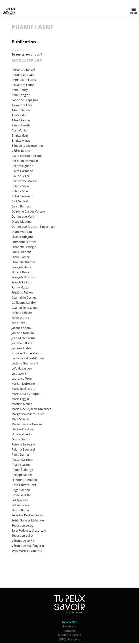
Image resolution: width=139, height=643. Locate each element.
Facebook (69, 626)
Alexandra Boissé (23, 70)
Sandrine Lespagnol (25, 100)
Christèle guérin (22, 166)
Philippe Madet (22, 475)
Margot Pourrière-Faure (28, 414)
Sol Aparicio (20, 500)
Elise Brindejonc (22, 237)
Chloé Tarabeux (22, 196)
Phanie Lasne (21, 465)
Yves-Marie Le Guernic (27, 551)
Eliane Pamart (21, 257)
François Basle (21, 267)
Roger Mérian (21, 490)
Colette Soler (20, 191)
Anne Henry (20, 90)
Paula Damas (21, 455)
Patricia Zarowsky (23, 444)
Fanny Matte (20, 287)
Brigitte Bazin (21, 135)
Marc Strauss (21, 419)
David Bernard (21, 206)
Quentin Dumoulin (24, 480)
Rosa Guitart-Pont (24, 485)
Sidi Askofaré (20, 505)
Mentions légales (69, 635)
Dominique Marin (23, 216)
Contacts (70, 631)
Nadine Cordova (23, 429)
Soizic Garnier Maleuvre (28, 520)
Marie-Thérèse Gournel (27, 424)
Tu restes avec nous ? (27, 54)
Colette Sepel (21, 186)
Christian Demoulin (25, 161)
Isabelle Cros (20, 318)
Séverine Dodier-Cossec (28, 515)
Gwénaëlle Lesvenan (25, 308)
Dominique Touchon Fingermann (34, 227)
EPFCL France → (69, 639)
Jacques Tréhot (22, 348)
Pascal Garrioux (22, 460)
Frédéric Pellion (22, 292)
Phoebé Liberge (22, 470)
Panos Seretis (21, 125)
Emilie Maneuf (21, 252)
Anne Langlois (21, 95)
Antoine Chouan (23, 75)
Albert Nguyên (21, 110)
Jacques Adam (21, 328)
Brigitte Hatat (21, 141)
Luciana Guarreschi (25, 363)
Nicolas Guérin (22, 434)
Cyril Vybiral (20, 201)
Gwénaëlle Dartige (24, 298)
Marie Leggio (20, 399)
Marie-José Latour (24, 389)
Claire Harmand (22, 171)
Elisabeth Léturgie (24, 247)
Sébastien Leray (22, 525)
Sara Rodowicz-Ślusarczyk (29, 530)
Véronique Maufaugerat (28, 546)
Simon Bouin (20, 510)
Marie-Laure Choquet (26, 394)
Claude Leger (20, 176)
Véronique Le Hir (23, 541)
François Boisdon (23, 277)
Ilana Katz (18, 323)
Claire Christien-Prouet (27, 156)
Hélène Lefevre (22, 313)
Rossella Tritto (21, 495)
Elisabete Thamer (23, 262)
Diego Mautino (22, 222)
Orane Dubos (21, 439)
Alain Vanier (20, 130)
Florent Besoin (21, 272)
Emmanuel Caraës (24, 242)
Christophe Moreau (25, 181)
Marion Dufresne (23, 384)
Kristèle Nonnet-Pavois (27, 353)
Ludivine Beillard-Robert (28, 358)
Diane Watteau (22, 232)
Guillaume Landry (24, 303)
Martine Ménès (22, 404)
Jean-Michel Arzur (23, 338)
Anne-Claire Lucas (24, 80)
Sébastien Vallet (22, 536)
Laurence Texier (22, 379)
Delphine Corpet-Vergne (28, 211)
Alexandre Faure (23, 85)
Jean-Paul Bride (22, 343)
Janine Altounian (23, 333)
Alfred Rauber (21, 120)
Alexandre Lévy (22, 105)
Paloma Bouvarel (23, 449)
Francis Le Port (22, 282)
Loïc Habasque (22, 368)
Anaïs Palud (20, 115)
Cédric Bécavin (21, 151)
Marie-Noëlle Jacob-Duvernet (31, 409)
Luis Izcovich (20, 373)
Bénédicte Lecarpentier (27, 146)
